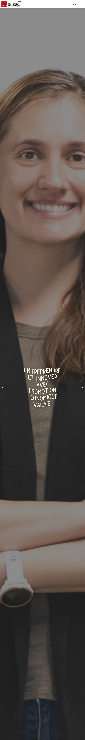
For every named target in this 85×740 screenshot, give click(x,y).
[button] (74, 4)
